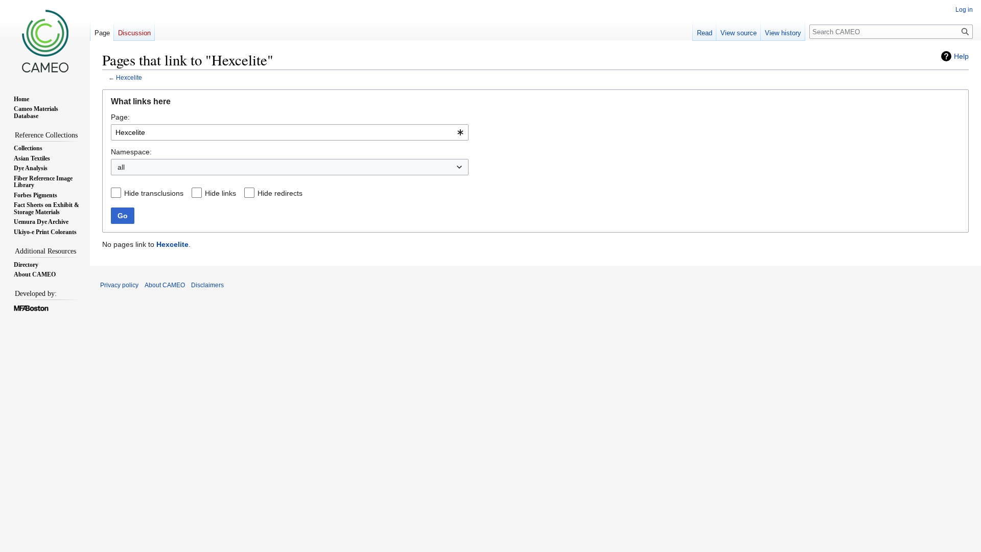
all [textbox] (121, 167)
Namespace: (131, 152)
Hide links (220, 193)
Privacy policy (119, 285)
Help (961, 56)
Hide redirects (280, 193)
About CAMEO (165, 285)
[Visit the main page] (45, 41)
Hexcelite (129, 77)
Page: (120, 117)
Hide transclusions (153, 193)
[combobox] (290, 132)
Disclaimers (207, 285)
